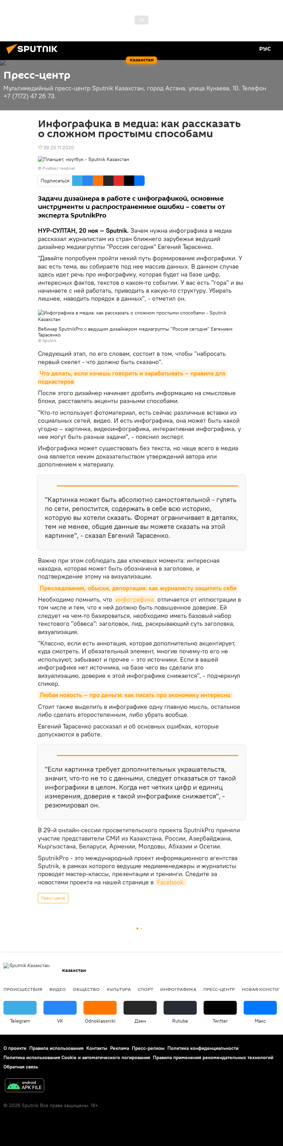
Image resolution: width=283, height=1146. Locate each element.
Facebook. (171, 882)
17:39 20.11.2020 (56, 147)
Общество (86, 989)
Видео (57, 989)
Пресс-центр (53, 898)
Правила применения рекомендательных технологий (213, 1057)
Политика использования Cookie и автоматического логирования (76, 1057)
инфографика (135, 599)
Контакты (96, 1048)
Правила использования (56, 1048)
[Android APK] (24, 1086)
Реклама (119, 1048)
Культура (119, 989)
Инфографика (178, 989)
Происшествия (22, 989)
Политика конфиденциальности (202, 1048)
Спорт (145, 989)
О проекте (15, 1048)
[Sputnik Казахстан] (33, 55)
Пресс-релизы (148, 1048)
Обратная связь (20, 1067)
